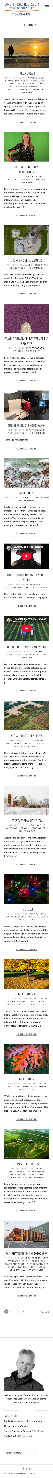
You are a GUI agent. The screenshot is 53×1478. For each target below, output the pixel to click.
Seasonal (42, 917)
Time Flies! (26, 909)
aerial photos (35, 1171)
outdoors (38, 83)
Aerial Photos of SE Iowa (26, 735)
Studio (17, 351)
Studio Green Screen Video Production (23, 1420)
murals (20, 1270)
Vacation (34, 89)
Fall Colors (30, 743)
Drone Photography (35, 265)
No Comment (36, 268)
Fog (33, 825)
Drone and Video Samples (27, 260)
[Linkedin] (30, 1468)
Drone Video (17, 268)
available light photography (26, 1261)
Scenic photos (28, 828)
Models (41, 584)
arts (45, 1258)
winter (42, 828)
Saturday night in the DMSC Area (26, 1253)
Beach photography (35, 81)
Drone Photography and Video (26, 647)
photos (30, 86)
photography (17, 86)
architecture (33, 1258)
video (31, 176)
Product (12, 433)
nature (40, 825)
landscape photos (20, 83)
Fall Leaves (15, 1001)
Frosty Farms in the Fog (26, 820)
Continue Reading (26, 122)
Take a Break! (26, 73)
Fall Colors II (26, 994)
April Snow (26, 493)
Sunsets (22, 89)
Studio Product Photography (26, 425)
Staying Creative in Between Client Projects (25, 1431)
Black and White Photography (24, 1264)
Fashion (30, 584)
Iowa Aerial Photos (26, 1164)
